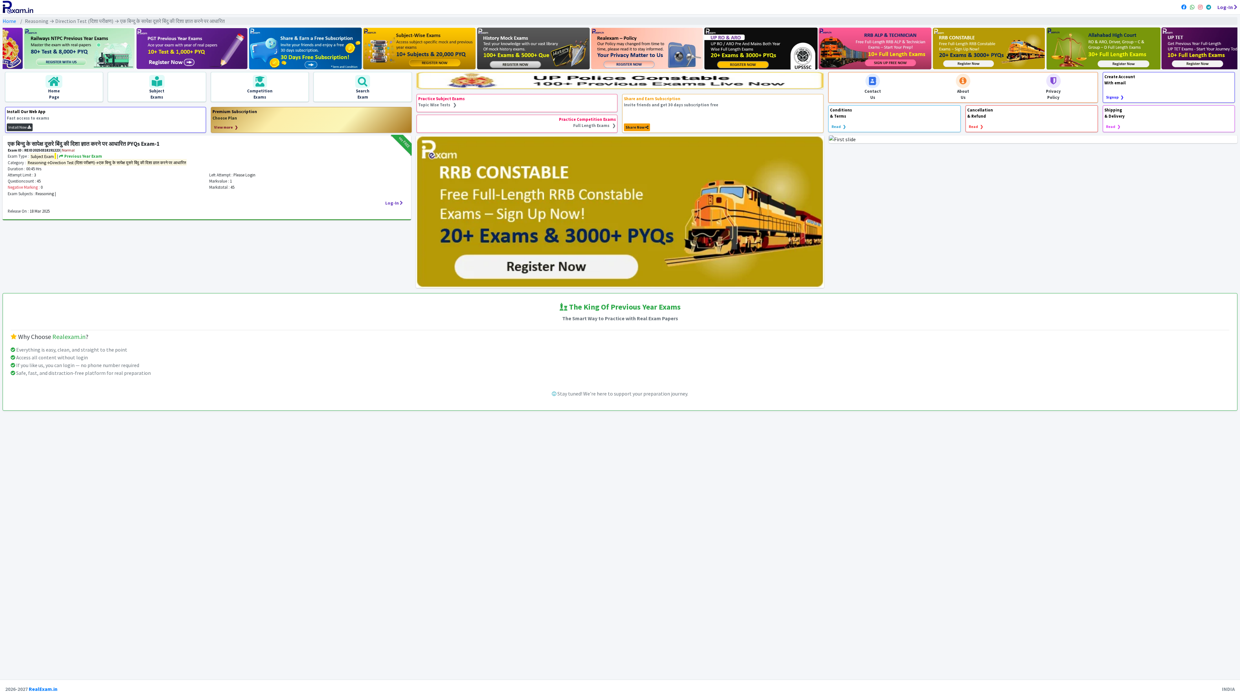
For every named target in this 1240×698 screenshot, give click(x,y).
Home (9, 21)
